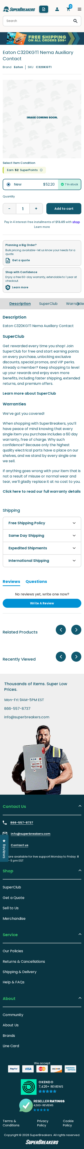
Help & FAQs (13, 982)
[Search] (75, 21)
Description (20, 303)
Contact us (19, 845)
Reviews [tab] (11, 582)
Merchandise (14, 918)
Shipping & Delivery (20, 971)
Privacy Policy (42, 1123)
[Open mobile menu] (79, 9)
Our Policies (13, 951)
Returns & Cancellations (24, 961)
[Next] (78, 303)
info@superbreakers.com (26, 717)
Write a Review (49, 604)
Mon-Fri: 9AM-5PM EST (24, 700)
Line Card (11, 1045)
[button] (51, 1088)
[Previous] (61, 630)
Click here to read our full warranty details (42, 491)
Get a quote (21, 260)
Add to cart (63, 208)
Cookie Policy (68, 1123)
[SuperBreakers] (19, 9)
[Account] (57, 9)
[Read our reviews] (42, 1105)
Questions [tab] (36, 582)
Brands (9, 1035)
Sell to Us (11, 908)
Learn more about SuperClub (29, 393)
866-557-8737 (17, 708)
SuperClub (48, 303)
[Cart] (68, 9)
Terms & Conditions (11, 1123)
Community (13, 1014)
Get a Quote (13, 897)
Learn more (20, 287)
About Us (11, 1025)
